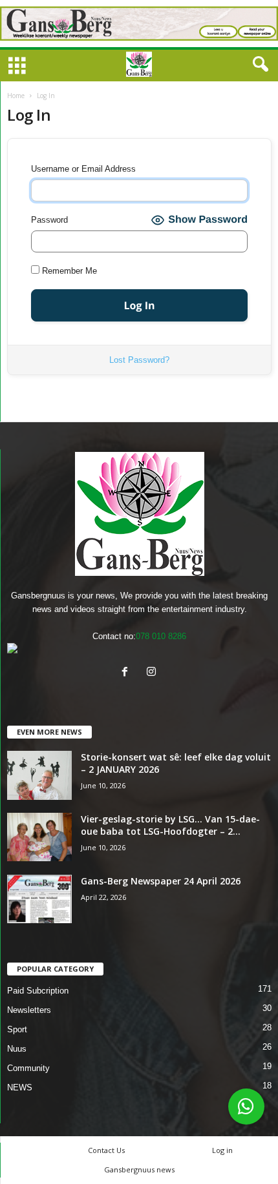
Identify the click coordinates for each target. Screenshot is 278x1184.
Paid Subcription (38, 990)
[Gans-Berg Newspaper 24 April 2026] (39, 899)
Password (49, 220)
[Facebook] (127, 673)
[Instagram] (153, 673)
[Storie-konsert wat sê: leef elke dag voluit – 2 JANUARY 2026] (39, 775)
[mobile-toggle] (17, 67)
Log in (222, 1150)
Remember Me (68, 271)
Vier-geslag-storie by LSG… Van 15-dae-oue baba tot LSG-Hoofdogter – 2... (170, 825)
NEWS (19, 1087)
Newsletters (29, 1010)
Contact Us (106, 1150)
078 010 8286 (161, 636)
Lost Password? (139, 360)
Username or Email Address (83, 169)
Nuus (17, 1049)
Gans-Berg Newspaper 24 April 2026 (161, 881)
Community (28, 1068)
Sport (17, 1029)
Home (16, 95)
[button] (258, 64)
